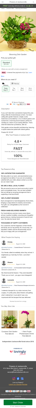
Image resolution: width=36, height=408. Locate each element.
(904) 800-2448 (18, 370)
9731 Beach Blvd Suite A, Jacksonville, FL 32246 (18, 368)
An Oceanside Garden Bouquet (22, 268)
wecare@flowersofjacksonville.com (18, 372)
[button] (32, 403)
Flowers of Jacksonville (18, 2)
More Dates (30, 89)
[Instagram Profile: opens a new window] (13, 378)
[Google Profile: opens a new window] (22, 378)
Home (3, 8)
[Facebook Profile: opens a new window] (18, 378)
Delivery (5, 84)
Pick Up (16, 84)
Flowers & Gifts (10, 8)
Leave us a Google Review (18, 384)
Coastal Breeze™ (19, 247)
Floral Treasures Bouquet (21, 285)
